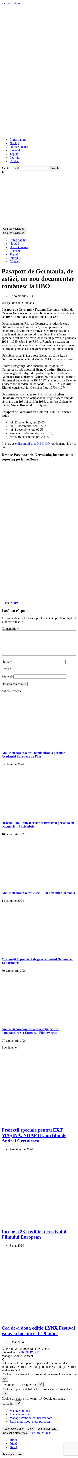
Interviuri (15, 157)
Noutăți (14, 143)
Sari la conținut (11, 3)
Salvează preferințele (15, 1432)
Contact (14, 161)
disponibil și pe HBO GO (33, 443)
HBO (16, 602)
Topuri (14, 154)
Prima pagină (18, 139)
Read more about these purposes (30, 1421)
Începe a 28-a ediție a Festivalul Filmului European (34, 1234)
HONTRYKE (30, 1352)
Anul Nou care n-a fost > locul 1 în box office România (38, 893)
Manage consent (12, 1454)
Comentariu (10, 628)
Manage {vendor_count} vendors (31, 1418)
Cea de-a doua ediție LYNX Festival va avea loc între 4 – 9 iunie (38, 1330)
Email (6, 669)
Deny (31, 1428)
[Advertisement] (39, 95)
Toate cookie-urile (13, 1428)
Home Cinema (19, 146)
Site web (7, 676)
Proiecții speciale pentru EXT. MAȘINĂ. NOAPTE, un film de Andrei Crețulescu (34, 1135)
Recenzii (15, 150)
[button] (39, 1359)
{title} (13, 1440)
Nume (7, 661)
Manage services (20, 1414)
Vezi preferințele (47, 1428)
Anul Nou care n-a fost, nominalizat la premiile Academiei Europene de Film (33, 754)
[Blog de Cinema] (39, 30)
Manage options (20, 1410)
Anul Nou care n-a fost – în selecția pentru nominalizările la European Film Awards (30, 1030)
